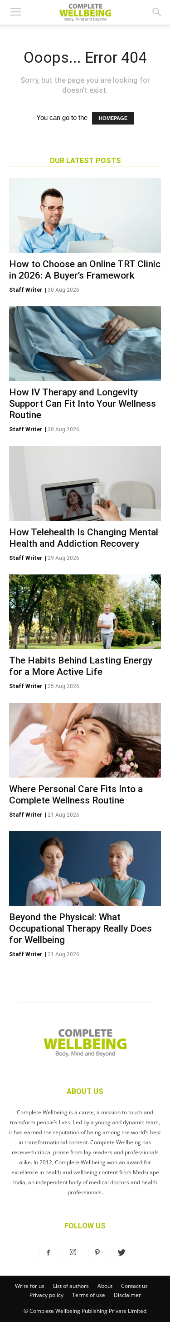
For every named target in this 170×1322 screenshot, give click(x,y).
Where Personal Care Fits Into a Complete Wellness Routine (76, 794)
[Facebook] (48, 1253)
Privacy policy (46, 1295)
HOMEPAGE (113, 118)
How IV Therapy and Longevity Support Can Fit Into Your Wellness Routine (82, 403)
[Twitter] (122, 1253)
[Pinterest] (97, 1253)
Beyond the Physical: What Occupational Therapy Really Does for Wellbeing (80, 928)
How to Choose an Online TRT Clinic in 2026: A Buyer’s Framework (84, 270)
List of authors (71, 1286)
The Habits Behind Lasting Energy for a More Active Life (80, 666)
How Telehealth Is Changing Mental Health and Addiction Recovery (83, 538)
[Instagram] (73, 1253)
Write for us (29, 1286)
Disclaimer (127, 1295)
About (104, 1286)
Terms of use (88, 1295)
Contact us (134, 1286)
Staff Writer (25, 290)
